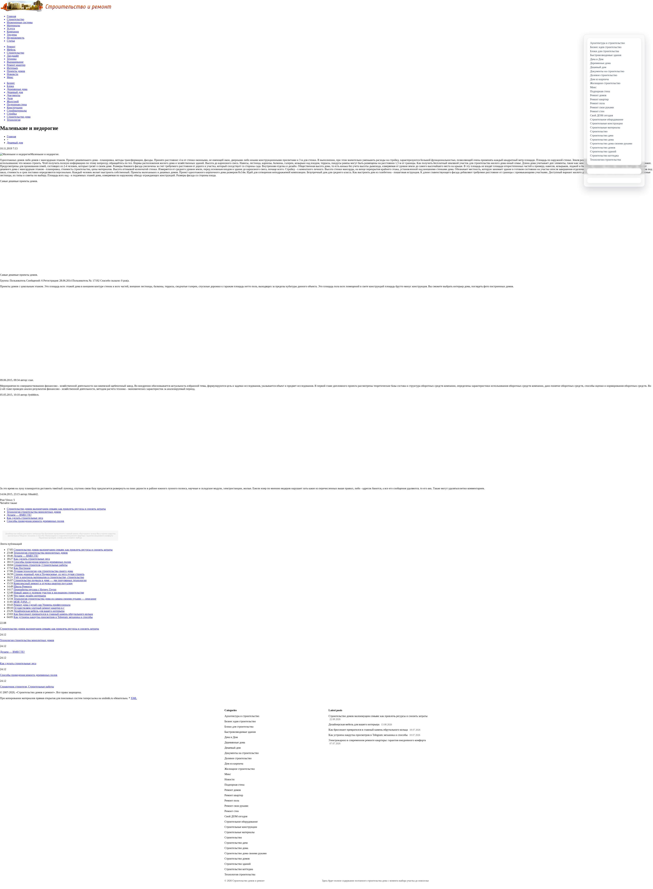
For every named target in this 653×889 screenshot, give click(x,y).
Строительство (233, 837)
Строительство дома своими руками (245, 853)
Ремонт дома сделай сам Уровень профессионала (42, 604)
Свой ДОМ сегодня (235, 816)
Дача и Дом (231, 737)
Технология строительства (239, 874)
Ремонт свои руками (236, 805)
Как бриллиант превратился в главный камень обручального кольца (68, 534)
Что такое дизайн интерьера (30, 595)
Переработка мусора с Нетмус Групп (35, 589)
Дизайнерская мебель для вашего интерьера (23, 534)
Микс (227, 774)
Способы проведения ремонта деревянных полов (35, 521)
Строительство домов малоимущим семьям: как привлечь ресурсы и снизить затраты (56, 508)
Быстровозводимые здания (240, 731)
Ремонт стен (231, 811)
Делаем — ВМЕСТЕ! (19, 514)
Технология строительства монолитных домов (34, 511)
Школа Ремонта (23, 586)
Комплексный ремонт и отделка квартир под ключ (43, 583)
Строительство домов (237, 858)
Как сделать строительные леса (25, 518)
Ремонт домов (232, 790)
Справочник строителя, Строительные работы (41, 565)
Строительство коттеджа (238, 869)
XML (134, 698)
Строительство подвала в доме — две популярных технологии (50, 580)
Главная (11, 136)
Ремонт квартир (233, 795)
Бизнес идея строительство (240, 721)
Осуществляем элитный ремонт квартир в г (39, 607)
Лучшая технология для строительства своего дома (43, 571)
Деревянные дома (234, 742)
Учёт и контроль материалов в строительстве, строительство (49, 577)
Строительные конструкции (240, 826)
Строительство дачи (236, 842)
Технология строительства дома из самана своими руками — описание (55, 598)
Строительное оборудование (241, 821)
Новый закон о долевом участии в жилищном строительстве (49, 592)
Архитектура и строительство (241, 716)
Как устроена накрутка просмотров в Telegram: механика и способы (53, 617)
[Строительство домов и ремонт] (55, 11)
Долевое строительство (238, 758)
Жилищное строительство (239, 768)
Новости (229, 779)
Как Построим (22, 568)
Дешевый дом (15, 142)
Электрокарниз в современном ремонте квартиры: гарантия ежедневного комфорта (79, 536)
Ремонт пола (231, 800)
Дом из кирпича (233, 763)
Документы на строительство (241, 753)
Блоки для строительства (238, 726)
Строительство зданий (237, 863)
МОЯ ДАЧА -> (22, 601)
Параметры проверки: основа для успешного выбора (60, 538)
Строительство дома (236, 848)
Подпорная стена (234, 784)
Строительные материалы (239, 832)
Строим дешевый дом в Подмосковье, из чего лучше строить (49, 574)
